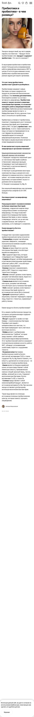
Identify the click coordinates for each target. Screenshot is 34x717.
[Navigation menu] (30, 3)
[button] (19, 3)
